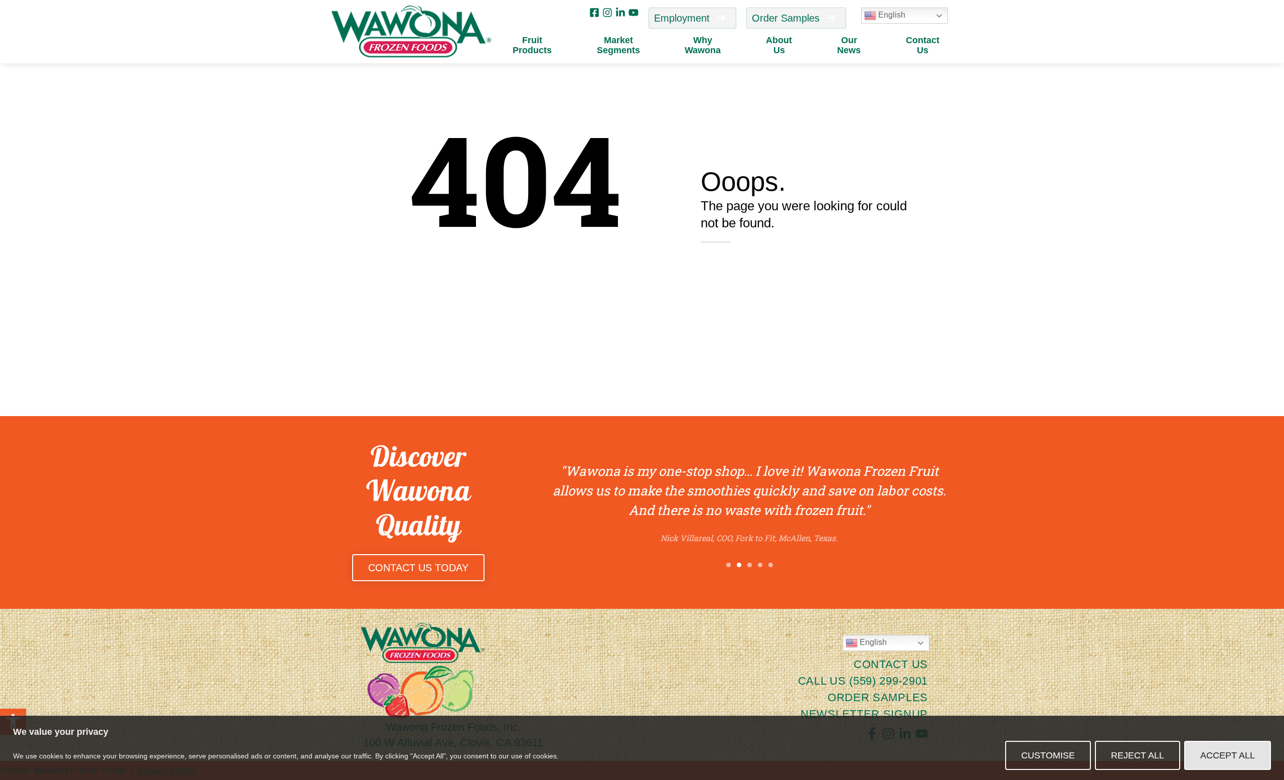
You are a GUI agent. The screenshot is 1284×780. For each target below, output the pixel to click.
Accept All (1227, 755)
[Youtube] (633, 13)
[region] (642, 748)
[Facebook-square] (594, 13)
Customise (1048, 755)
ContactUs (922, 45)
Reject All (1137, 755)
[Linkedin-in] (620, 13)
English (890, 15)
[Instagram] (607, 13)
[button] (728, 565)
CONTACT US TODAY (418, 567)
